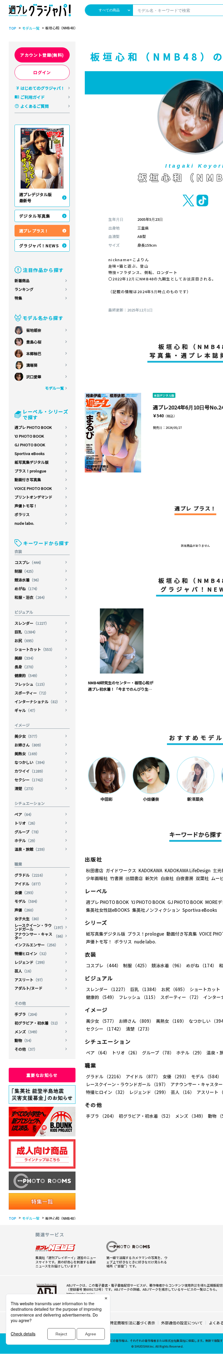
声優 (25, 910)
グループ (28, 831)
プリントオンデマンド (33, 497)
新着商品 (22, 280)
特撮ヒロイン (32, 953)
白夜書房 (184, 878)
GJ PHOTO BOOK (30, 444)
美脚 (25, 658)
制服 (25, 571)
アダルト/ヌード (28, 988)
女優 (25, 892)
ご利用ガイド (32, 97)
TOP (12, 28)
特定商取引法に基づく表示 (132, 1323)
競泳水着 (28, 580)
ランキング (24, 289)
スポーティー (31, 693)
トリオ (26, 823)
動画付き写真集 (28, 479)
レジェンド (31, 962)
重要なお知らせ (42, 1075)
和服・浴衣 (31, 597)
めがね (27, 588)
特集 (18, 298)
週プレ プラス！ (33, 231)
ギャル (26, 710)
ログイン (42, 72)
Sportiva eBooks (30, 453)
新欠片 (151, 878)
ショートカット (35, 649)
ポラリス (22, 514)
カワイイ (30, 771)
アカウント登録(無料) (42, 55)
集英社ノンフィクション (156, 910)
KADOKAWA (150, 870)
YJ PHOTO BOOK (29, 436)
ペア (24, 814)
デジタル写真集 (35, 216)
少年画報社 (97, 878)
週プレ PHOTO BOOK (33, 427)
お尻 (25, 640)
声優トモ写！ (26, 505)
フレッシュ (31, 684)
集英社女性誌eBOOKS (108, 910)
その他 (26, 1049)
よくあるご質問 (34, 106)
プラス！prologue (30, 471)
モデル (27, 901)
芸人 (24, 971)
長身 (25, 666)
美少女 (27, 736)
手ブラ (27, 1014)
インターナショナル (37, 701)
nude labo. (24, 523)
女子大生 (28, 918)
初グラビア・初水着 (37, 1023)
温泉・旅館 (31, 849)
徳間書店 (134, 878)
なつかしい (31, 762)
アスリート (30, 979)
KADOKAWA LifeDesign (188, 870)
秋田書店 (94, 870)
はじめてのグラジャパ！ (42, 88)
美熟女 (27, 753)
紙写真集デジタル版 (31, 462)
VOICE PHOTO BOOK (33, 488)
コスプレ (29, 562)
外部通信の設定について (182, 1323)
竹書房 (116, 878)
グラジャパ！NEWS (39, 245)
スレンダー (32, 623)
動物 (24, 1040)
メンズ (27, 1031)
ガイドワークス (121, 870)
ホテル (26, 840)
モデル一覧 (30, 28)
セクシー (30, 779)
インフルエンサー (36, 945)
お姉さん (29, 745)
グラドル (30, 875)
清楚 (25, 788)
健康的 (27, 675)
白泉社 (167, 878)
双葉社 (202, 878)
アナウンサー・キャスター (40, 936)
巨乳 (26, 632)
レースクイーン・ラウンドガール (40, 927)
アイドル (29, 883)
